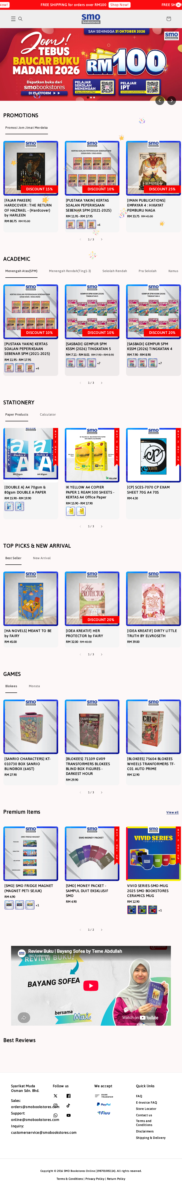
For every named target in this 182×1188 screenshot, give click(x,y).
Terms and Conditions (144, 1123)
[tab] (88, 97)
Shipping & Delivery (151, 1137)
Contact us (144, 1115)
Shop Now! (104, 5)
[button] (13, 19)
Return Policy (116, 1178)
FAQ (139, 1096)
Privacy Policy (95, 1178)
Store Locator (146, 1108)
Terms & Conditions (70, 1178)
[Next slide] (171, 100)
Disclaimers (145, 1131)
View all (172, 812)
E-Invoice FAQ (146, 1102)
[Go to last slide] (159, 100)
